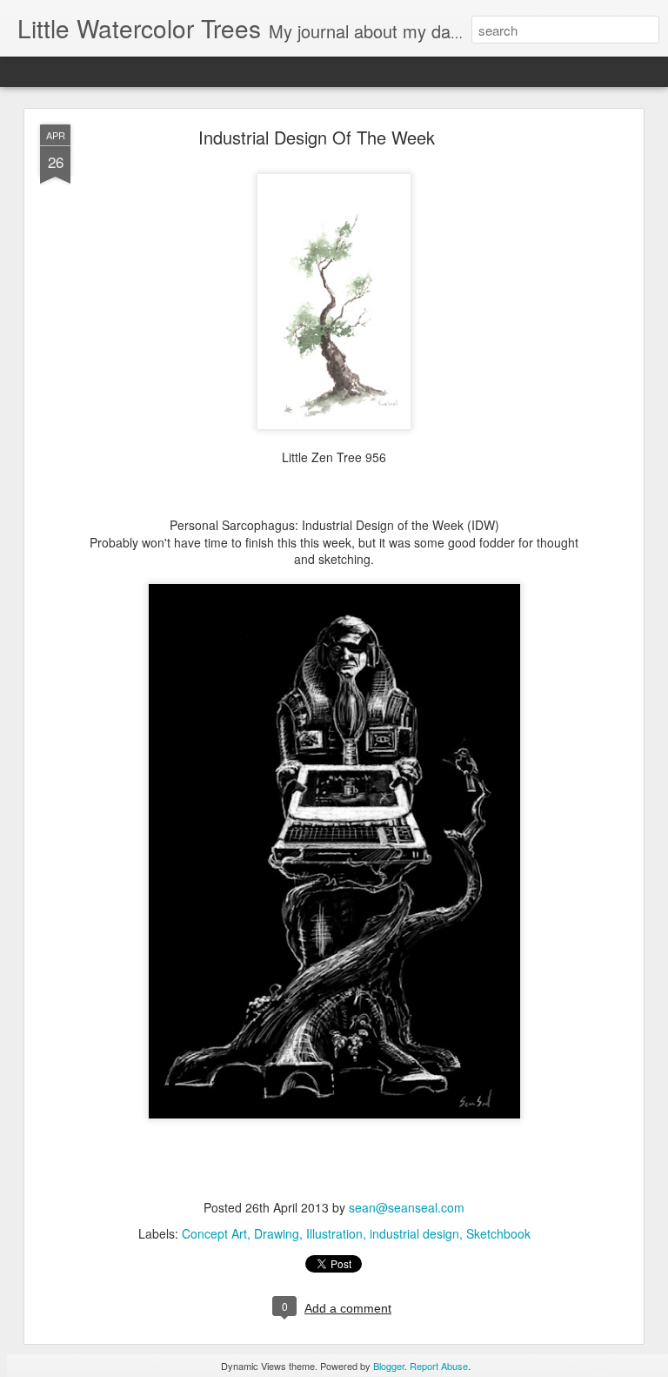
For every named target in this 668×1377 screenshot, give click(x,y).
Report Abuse (439, 1366)
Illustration (334, 1233)
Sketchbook (498, 1233)
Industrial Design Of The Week (316, 137)
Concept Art (214, 1233)
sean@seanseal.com (406, 1207)
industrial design (414, 1233)
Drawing (276, 1233)
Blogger (388, 1366)
